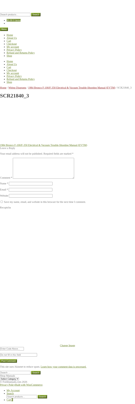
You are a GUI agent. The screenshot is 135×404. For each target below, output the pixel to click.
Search (35, 14)
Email (4, 189)
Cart (9, 41)
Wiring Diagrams (17, 87)
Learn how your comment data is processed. (63, 366)
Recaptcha (5, 207)
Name (4, 183)
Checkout (12, 43)
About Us (12, 38)
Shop (9, 55)
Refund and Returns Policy (21, 52)
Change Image (67, 345)
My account (13, 46)
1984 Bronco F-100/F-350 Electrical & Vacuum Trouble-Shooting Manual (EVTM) (71, 87)
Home (10, 35)
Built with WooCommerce (28, 384)
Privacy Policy (14, 49)
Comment (6, 177)
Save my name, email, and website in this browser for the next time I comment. (45, 202)
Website (4, 195)
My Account (13, 390)
